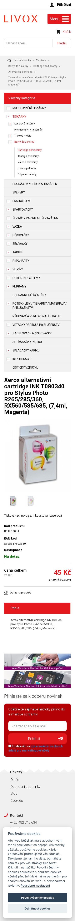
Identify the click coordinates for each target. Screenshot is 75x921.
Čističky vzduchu (25, 367)
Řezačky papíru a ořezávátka (35, 218)
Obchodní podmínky (25, 786)
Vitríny (17, 269)
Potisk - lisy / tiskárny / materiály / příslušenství (39, 305)
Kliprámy (19, 286)
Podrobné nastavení (35, 885)
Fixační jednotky (27, 168)
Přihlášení (64, 4)
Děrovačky (20, 235)
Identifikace (21, 359)
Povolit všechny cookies (37, 897)
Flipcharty (20, 260)
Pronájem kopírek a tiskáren (34, 184)
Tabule (17, 252)
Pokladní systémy (26, 278)
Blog (13, 793)
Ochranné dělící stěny (29, 295)
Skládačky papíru (26, 350)
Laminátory (21, 201)
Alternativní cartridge (20, 71)
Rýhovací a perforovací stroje (36, 316)
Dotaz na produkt (20, 592)
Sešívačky (20, 243)
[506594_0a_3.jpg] (37, 455)
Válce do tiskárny (28, 162)
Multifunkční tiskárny (29, 108)
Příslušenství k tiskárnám (28, 129)
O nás (14, 780)
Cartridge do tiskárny (45, 66)
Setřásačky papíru (27, 342)
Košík (66, 32)
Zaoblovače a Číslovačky (32, 333)
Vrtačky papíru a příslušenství (36, 324)
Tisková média (22, 135)
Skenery (18, 192)
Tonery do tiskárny (28, 156)
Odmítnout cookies (37, 908)
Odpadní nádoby (27, 174)
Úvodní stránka (22, 60)
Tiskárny (41, 60)
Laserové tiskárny (24, 123)
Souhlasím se (35, 748)
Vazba (17, 226)
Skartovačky (22, 209)
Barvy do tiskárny (18, 66)
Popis (14, 608)
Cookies (16, 800)
